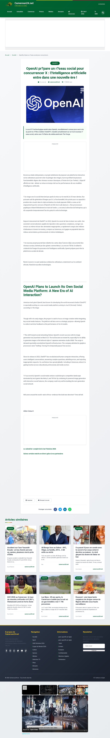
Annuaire (61, 11)
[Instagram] (10, 651)
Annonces (71, 14)
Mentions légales (63, 656)
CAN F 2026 (84, 13)
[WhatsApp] (14, 651)
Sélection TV (36, 659)
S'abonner (94, 650)
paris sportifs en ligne (65, 637)
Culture (34, 650)
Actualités (20, 11)
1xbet (60, 643)
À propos (61, 650)
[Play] (66, 690)
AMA (96, 14)
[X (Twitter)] (18, 651)
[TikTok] (25, 651)
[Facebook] (6, 651)
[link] (24, 698)
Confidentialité (62, 653)
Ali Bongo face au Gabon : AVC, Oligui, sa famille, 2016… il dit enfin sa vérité (54, 550)
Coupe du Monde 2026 (39, 646)
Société (14, 55)
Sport (34, 640)
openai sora (31, 698)
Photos (41, 11)
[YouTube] (22, 651)
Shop (34, 662)
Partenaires (61, 659)
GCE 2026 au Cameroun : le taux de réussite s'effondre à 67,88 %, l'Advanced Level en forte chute (20, 599)
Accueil (9, 11)
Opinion (34, 653)
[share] (84, 697)
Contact (60, 646)
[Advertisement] (55, 34)
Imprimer (29, 500)
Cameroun (31, 11)
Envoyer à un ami (44, 500)
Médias (51, 11)
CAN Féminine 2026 (38, 643)
